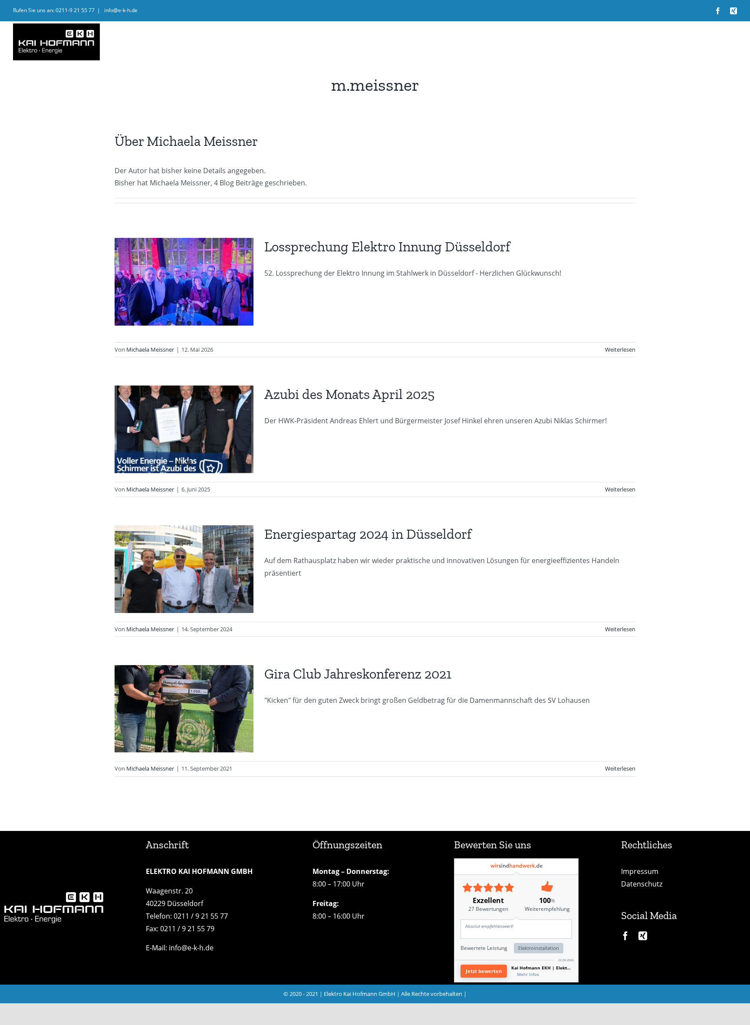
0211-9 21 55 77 (75, 10)
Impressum (639, 871)
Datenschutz (641, 884)
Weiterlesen (620, 349)
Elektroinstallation (538, 948)
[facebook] (625, 936)
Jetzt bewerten (484, 971)
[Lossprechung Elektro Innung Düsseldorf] (184, 282)
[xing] (642, 936)
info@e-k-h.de (120, 10)
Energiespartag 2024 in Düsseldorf (367, 534)
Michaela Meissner (150, 349)
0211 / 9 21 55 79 (187, 928)
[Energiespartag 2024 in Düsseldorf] (184, 569)
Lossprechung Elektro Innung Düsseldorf (387, 246)
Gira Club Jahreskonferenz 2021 (357, 674)
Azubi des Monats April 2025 (349, 394)
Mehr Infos (528, 974)
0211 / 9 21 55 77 (201, 916)
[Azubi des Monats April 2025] (184, 429)
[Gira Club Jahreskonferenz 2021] (184, 708)
